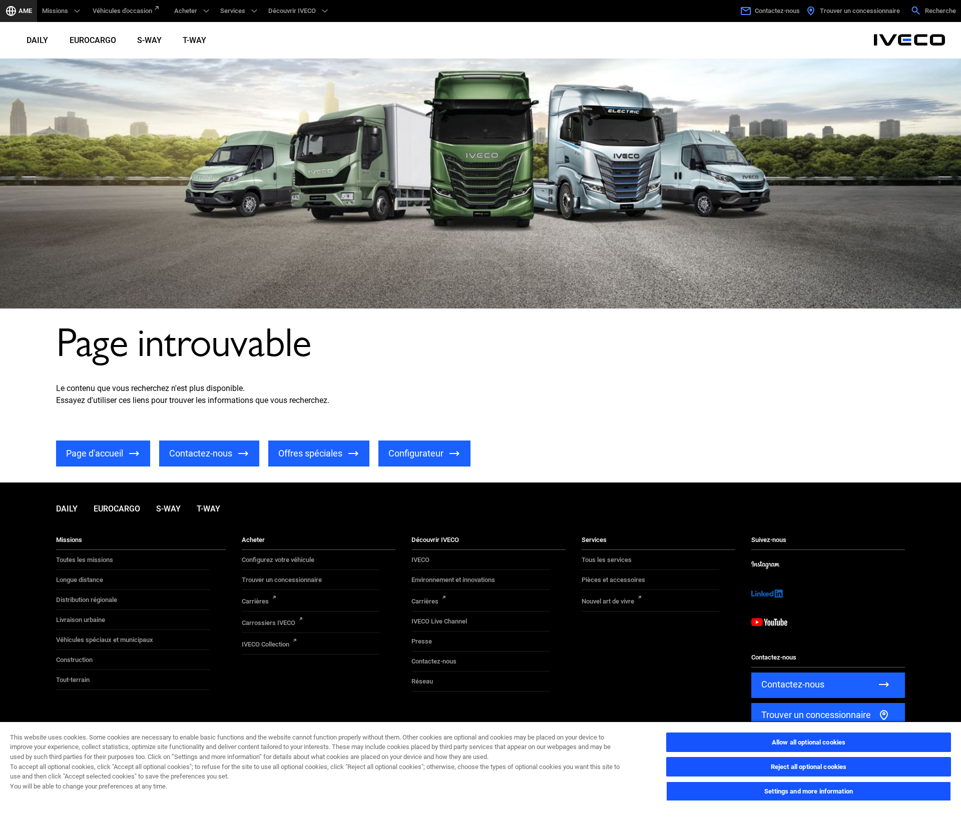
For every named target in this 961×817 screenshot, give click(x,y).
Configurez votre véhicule (278, 560)
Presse (421, 641)
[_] (909, 40)
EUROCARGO (93, 40)
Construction (74, 660)
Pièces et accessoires (613, 580)
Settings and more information (808, 791)
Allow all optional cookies (808, 742)
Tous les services (607, 560)
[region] (480, 769)
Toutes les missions (84, 560)
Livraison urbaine (80, 620)
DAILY (37, 40)
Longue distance (79, 580)
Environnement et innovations (453, 580)
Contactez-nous (433, 661)
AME (25, 10)
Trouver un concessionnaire (282, 580)
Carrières (255, 601)
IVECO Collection (265, 644)
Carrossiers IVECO (268, 622)
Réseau (422, 681)
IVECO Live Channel (439, 621)
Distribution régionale (86, 600)
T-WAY (194, 40)
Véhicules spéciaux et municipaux (104, 640)
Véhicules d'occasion (122, 10)
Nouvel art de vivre (608, 601)
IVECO (420, 560)
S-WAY (149, 40)
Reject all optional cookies (809, 766)
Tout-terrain (73, 680)
